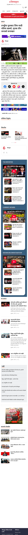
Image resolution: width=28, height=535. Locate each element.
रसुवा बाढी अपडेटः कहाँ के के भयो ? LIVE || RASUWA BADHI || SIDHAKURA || (17, 227)
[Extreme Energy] (14, 110)
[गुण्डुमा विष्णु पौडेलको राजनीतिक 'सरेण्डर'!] (5, 455)
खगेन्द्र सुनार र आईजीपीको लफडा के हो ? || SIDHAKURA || (16, 245)
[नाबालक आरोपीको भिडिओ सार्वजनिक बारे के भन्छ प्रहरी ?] (5, 462)
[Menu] (26, 7)
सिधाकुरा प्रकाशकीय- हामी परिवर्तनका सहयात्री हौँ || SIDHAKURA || (17, 236)
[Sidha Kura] (14, 2)
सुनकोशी (6, 11)
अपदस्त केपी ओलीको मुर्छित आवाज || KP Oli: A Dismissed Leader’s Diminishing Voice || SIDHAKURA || (17, 283)
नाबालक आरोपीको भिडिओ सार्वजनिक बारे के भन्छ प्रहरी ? (18, 461)
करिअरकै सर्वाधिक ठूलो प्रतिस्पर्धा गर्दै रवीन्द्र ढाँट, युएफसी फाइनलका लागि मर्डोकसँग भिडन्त (14, 17)
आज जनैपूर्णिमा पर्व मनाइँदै (17, 355)
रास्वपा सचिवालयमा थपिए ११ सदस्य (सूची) (17, 447)
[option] (14, 17)
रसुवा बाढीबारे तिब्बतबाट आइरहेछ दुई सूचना (17, 432)
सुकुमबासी (20, 11)
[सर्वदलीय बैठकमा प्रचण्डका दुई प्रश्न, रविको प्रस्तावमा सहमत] (5, 440)
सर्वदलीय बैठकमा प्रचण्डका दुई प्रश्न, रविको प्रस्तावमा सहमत (17, 439)
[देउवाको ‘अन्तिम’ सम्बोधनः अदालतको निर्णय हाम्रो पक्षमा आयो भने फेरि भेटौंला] (7, 135)
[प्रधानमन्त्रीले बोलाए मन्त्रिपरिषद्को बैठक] (5, 323)
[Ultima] (14, 38)
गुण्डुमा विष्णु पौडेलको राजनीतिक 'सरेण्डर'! (17, 454)
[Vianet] (14, 417)
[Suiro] (14, 65)
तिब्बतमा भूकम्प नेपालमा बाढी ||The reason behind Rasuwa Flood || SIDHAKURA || (17, 191)
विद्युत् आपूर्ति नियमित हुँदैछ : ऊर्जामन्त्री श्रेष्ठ (17, 336)
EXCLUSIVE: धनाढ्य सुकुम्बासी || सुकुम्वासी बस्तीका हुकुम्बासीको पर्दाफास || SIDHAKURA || (18, 273)
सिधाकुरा (6, 42)
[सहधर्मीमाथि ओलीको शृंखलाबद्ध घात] (21, 135)
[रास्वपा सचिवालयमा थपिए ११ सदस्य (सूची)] (5, 448)
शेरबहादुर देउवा (13, 11)
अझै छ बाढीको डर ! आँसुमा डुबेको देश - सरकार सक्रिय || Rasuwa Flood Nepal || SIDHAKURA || (17, 182)
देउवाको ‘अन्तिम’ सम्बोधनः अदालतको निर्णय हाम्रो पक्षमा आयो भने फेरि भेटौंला (7, 140)
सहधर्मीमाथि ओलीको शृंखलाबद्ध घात (20, 139)
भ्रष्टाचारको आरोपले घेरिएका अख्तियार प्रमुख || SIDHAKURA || (17, 291)
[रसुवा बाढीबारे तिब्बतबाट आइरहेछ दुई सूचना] (5, 433)
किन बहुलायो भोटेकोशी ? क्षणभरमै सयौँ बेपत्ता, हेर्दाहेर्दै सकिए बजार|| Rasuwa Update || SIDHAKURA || (18, 200)
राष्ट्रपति (25, 11)
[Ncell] (14, 107)
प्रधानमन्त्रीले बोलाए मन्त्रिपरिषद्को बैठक (15, 322)
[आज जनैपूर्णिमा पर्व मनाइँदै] (5, 357)
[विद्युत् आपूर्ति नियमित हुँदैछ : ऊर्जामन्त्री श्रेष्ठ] (5, 337)
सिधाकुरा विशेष (17, 534)
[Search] (23, 8)
